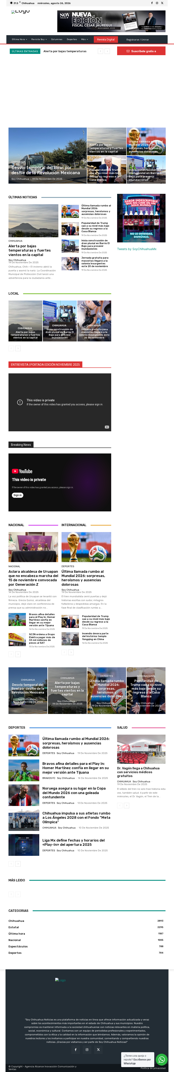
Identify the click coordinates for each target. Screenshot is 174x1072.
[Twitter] (162, 3)
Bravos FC (48, 778)
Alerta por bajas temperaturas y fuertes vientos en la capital (29, 250)
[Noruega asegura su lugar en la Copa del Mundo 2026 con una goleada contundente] (23, 795)
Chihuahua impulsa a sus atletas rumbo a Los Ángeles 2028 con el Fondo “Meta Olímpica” (76, 817)
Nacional (14, 566)
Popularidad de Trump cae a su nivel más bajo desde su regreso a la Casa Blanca (95, 227)
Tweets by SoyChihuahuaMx (137, 249)
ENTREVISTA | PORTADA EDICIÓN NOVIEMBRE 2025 (45, 364)
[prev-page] (11, 348)
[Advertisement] (87, 95)
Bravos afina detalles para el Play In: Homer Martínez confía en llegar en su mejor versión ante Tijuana (42, 620)
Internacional (146, 676)
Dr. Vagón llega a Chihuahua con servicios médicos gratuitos (138, 772)
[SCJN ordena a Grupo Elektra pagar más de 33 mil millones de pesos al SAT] (17, 639)
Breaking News (21, 444)
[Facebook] (151, 3)
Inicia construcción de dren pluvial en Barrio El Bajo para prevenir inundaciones (95, 244)
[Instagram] (157, 3)
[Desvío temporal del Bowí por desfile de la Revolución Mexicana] (47, 156)
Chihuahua (18, 162)
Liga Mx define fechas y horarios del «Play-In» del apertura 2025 (73, 842)
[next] (107, 51)
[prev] (100, 51)
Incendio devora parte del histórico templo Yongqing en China (95, 636)
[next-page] (18, 348)
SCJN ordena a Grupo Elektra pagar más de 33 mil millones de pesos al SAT (42, 638)
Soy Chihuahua (17, 260)
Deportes (68, 566)
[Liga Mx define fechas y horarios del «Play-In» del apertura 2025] (23, 845)
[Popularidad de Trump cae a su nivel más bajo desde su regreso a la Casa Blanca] (106, 170)
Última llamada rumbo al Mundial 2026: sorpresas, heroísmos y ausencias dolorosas (96, 210)
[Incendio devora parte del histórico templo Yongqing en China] (70, 638)
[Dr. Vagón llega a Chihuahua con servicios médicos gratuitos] (141, 749)
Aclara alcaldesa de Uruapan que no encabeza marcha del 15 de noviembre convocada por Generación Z (33, 578)
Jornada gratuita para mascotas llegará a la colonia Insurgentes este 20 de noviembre (94, 262)
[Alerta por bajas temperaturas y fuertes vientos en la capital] (106, 141)
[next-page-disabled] (18, 894)
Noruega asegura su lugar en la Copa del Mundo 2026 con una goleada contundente (74, 792)
